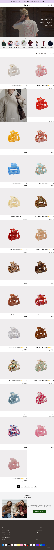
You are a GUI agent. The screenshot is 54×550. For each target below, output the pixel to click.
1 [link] (18, 486)
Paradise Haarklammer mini (16, 445)
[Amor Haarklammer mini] (40, 135)
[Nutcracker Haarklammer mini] (13, 266)
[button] (2, 5)
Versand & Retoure (39, 530)
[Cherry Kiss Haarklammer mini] (13, 234)
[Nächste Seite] (35, 486)
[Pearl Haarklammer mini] (13, 70)
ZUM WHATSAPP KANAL (39, 511)
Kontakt (37, 534)
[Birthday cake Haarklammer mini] (13, 365)
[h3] (13, 105)
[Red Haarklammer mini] (40, 103)
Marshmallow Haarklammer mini (42, 249)
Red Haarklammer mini (43, 118)
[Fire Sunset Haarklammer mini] (40, 299)
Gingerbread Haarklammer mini (42, 347)
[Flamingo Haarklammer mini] (40, 70)
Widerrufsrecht (4, 547)
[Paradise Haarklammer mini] (13, 430)
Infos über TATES (39, 527)
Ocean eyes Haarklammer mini (15, 413)
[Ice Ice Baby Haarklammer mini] (13, 332)
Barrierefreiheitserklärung (6, 537)
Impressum (3, 539)
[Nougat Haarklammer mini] (13, 299)
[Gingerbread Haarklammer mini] (40, 332)
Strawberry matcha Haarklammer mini (41, 380)
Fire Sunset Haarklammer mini (42, 314)
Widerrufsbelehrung (5, 530)
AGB (2, 527)
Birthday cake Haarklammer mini (15, 380)
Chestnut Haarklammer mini (43, 282)
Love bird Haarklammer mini (42, 413)
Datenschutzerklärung (11, 547)
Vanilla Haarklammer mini (16, 216)
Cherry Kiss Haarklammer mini (15, 249)
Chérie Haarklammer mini (43, 445)
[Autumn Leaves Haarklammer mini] (40, 201)
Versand (19, 547)
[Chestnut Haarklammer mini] (40, 266)
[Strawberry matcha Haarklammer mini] (40, 365)
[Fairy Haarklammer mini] (13, 463)
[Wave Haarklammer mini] (13, 168)
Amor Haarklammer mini (43, 150)
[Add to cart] (13, 82)
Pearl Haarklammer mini (16, 85)
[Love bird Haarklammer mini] (40, 397)
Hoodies (13, 118)
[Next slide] (47, 1)
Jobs (37, 539)
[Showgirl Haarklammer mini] (13, 135)
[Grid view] (1, 53)
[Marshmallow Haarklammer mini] (40, 234)
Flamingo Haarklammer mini (42, 85)
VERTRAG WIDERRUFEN (6, 532)
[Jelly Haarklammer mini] (40, 168)
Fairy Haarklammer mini (16, 478)
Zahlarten (37, 532)
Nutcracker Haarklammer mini (15, 282)
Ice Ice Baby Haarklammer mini (15, 347)
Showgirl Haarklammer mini (16, 150)
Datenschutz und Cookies (6, 534)
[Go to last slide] (6, 1)
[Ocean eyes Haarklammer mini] (13, 397)
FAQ (36, 537)
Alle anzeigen (27, 38)
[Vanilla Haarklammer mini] (13, 201)
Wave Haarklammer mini (16, 183)
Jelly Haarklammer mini (43, 183)
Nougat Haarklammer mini (16, 314)
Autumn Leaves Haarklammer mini (41, 216)
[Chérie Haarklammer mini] (40, 430)
